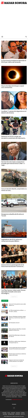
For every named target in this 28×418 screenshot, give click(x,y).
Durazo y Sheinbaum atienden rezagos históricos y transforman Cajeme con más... (17, 318)
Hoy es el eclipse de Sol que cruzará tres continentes (12, 86)
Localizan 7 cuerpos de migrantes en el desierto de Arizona (13, 112)
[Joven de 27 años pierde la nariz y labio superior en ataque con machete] (4, 305)
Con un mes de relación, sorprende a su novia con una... (14, 189)
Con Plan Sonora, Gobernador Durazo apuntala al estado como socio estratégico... (13, 291)
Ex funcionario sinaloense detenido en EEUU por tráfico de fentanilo (13, 61)
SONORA (22, 412)
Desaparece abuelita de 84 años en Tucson (12, 215)
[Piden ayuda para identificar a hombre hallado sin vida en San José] (4, 330)
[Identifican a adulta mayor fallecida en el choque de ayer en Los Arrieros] (4, 343)
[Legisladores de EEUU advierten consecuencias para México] (14, 228)
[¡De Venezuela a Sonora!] (4, 324)
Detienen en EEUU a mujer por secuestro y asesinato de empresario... (13, 137)
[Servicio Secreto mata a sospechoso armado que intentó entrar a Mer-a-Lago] (14, 151)
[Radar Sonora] (14, 3)
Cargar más (13, 296)
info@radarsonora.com (17, 399)
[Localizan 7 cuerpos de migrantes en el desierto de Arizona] (14, 100)
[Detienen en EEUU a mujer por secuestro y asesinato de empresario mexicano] (14, 126)
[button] (26, 36)
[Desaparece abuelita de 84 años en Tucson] (14, 203)
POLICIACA (18, 412)
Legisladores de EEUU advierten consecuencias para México (11, 240)
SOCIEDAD (13, 412)
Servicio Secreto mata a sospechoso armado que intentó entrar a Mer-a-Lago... (13, 163)
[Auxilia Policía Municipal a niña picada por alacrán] (4, 337)
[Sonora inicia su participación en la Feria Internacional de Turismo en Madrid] (14, 254)
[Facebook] (14, 408)
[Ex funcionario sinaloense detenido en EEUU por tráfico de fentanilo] (14, 50)
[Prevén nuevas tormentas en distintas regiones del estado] (4, 355)
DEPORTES (23, 414)
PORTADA (4, 412)
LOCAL (8, 412)
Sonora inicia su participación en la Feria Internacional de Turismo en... (12, 265)
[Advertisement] (14, 20)
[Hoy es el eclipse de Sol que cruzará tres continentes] (14, 75)
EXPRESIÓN (17, 414)
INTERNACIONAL (11, 414)
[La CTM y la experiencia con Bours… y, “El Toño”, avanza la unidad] (4, 312)
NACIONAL (5, 414)
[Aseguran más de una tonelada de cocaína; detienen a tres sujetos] (4, 361)
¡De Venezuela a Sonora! (14, 322)
